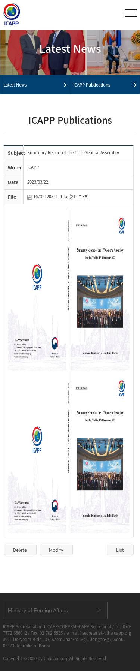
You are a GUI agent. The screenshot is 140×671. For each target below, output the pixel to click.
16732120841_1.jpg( (61, 196)
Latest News (15, 85)
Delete (20, 550)
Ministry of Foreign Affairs (38, 610)
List (120, 550)
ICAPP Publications (91, 85)
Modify (56, 550)
